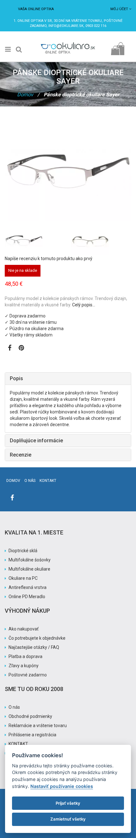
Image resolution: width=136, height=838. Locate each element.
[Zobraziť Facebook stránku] (9, 348)
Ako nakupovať (24, 628)
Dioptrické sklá (23, 550)
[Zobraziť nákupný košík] (117, 47)
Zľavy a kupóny (24, 665)
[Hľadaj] (19, 49)
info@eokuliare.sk (65, 26)
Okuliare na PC (23, 578)
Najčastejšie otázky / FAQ (34, 647)
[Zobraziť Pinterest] (21, 348)
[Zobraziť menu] (8, 49)
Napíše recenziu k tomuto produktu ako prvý (48, 258)
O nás (29, 480)
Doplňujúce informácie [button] (36, 441)
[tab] (68, 379)
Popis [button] (16, 378)
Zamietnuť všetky (68, 819)
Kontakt (48, 480)
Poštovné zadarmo (28, 674)
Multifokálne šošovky (30, 559)
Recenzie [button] (20, 455)
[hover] (101, 241)
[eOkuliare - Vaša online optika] (68, 43)
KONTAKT (18, 743)
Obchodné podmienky (30, 716)
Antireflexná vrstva (27, 587)
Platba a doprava (25, 656)
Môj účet (119, 9)
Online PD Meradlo (27, 596)
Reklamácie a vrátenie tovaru (38, 725)
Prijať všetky (68, 803)
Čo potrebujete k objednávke (37, 638)
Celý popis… (83, 304)
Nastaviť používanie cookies (61, 786)
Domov (25, 95)
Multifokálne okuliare (29, 569)
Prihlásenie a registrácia (32, 734)
